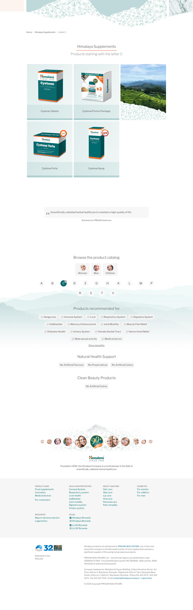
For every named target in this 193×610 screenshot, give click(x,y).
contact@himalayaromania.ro (126, 578)
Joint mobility (75, 502)
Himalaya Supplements (45, 32)
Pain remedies (110, 505)
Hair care (107, 489)
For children (143, 492)
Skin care (107, 492)
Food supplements (44, 489)
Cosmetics (40, 492)
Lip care (107, 495)
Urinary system (76, 508)
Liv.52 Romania (79, 525)
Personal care (110, 502)
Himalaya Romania (81, 518)
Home (29, 32)
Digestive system (77, 505)
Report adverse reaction (47, 518)
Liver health (75, 495)
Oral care (107, 499)
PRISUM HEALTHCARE (128, 546)
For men (141, 495)
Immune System (77, 489)
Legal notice (41, 521)
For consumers (42, 500)
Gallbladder (75, 499)
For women (142, 489)
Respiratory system (79, 492)
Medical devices (43, 495)
